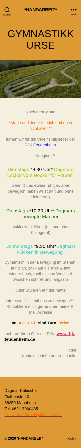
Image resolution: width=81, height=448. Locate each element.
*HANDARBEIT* (40, 9)
